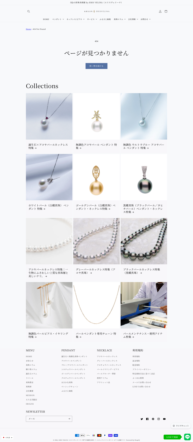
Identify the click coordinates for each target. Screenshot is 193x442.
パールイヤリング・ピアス (108, 369)
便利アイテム (102, 378)
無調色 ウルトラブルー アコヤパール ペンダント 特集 (143, 146)
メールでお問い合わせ (141, 382)
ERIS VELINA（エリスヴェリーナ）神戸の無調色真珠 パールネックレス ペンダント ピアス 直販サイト (92, 440)
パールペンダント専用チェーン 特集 (96, 335)
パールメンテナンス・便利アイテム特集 (143, 335)
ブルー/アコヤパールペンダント (74, 365)
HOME (29, 356)
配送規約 (136, 365)
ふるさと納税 (67, 391)
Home (28, 29)
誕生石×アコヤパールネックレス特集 (48, 146)
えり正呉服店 (31, 399)
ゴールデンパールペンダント (73, 373)
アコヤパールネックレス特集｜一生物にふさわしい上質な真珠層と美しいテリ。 (48, 273)
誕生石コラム (31, 373)
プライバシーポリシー (141, 369)
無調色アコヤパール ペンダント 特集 (96, 146)
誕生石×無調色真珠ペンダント (74, 356)
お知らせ (29, 360)
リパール (29, 378)
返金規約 (136, 360)
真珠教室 (29, 382)
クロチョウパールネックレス (109, 365)
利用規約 (136, 356)
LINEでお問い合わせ (141, 386)
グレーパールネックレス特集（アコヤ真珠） (95, 271)
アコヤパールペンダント (71, 360)
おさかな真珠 (67, 382)
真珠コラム (30, 365)
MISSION (30, 395)
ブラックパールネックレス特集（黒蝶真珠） (141, 271)
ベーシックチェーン (69, 386)
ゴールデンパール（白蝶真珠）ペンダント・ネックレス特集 (95, 207)
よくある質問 (138, 378)
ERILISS (30, 403)
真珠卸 (28, 386)
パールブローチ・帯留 (106, 373)
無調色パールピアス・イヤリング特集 (48, 335)
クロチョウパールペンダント (73, 378)
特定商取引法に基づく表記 (143, 373)
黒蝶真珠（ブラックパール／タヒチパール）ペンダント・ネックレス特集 (143, 209)
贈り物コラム (31, 369)
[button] (29, 11)
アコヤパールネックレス (107, 356)
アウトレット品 (103, 382)
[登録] (69, 419)
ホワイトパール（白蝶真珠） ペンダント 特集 (48, 207)
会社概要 (29, 391)
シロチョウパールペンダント (73, 369)
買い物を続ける (96, 65)
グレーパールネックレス (107, 360)
